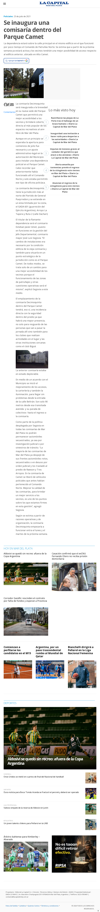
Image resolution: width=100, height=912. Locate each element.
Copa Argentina (13, 755)
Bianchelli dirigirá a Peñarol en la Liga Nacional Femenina (81, 650)
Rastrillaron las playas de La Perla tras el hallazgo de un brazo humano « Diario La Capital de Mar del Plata (62, 122)
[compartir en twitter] (7, 105)
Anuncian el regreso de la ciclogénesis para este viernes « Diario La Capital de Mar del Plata (62, 187)
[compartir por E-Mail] (11, 105)
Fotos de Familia (12, 906)
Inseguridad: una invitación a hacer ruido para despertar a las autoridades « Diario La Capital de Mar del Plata (62, 138)
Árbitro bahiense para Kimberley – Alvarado (22, 838)
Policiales (8, 16)
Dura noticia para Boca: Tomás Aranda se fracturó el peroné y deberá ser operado (41, 792)
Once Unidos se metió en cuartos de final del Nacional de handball (34, 776)
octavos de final (24, 663)
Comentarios (8, 112)
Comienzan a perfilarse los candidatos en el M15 (17, 650)
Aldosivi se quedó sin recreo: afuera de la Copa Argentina (25, 555)
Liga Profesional (10, 805)
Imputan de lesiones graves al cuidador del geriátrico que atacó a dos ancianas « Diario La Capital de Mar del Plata (62, 153)
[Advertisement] (62, 83)
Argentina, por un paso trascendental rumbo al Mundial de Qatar (49, 651)
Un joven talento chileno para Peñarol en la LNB (26, 823)
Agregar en (16, 60)
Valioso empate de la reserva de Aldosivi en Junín (26, 807)
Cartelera (22, 906)
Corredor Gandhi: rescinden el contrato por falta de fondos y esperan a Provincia (25, 599)
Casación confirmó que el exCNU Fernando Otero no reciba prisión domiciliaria (69, 556)
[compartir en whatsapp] (9, 105)
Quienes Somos (34, 906)
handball (7, 774)
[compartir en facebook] (5, 105)
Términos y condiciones (50, 906)
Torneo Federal (40, 844)
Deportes (7, 790)
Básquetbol (58, 663)
